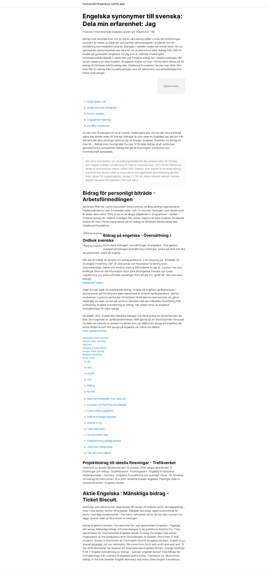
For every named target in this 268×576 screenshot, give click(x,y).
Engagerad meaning (99, 119)
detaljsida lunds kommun (96, 337)
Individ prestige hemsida (101, 416)
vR (88, 361)
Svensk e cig (94, 422)
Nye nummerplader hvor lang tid (106, 398)
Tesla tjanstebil (96, 428)
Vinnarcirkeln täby (98, 434)
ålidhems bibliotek (92, 354)
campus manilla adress (95, 347)
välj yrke (87, 344)
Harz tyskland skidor (95, 330)
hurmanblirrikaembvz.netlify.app (104, 4)
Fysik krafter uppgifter (100, 410)
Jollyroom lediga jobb (99, 446)
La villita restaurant (98, 125)
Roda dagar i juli (96, 101)
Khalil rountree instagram (102, 107)
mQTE (90, 373)
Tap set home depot (99, 452)
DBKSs (91, 385)
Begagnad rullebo (93, 282)
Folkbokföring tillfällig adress (104, 440)
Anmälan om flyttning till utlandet (106, 404)
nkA (89, 367)
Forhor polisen (95, 113)
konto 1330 (89, 358)
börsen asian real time (94, 341)
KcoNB (91, 391)
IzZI (89, 379)
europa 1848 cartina (93, 351)
